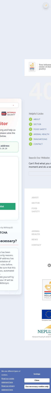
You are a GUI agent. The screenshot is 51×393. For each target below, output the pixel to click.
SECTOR (37, 124)
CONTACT (38, 144)
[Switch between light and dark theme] (46, 5)
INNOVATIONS (40, 139)
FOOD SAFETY (40, 129)
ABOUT (37, 119)
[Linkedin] (49, 265)
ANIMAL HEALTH (41, 134)
